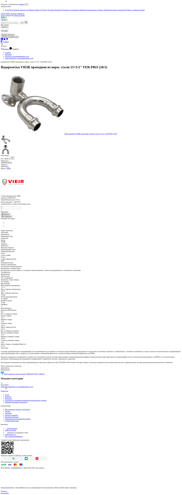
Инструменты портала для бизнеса (22, 10)
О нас (7, 10)
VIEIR (8, 168)
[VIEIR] (13, 194)
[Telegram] (4, 18)
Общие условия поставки (135, 10)
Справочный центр (12, 421)
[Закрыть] (26, 4)
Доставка (50, 10)
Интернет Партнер (12, 417)
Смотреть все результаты (10, 37)
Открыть (21, 4)
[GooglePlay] (18, 460)
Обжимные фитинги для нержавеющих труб (17, 387)
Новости (38, 10)
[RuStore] (29, 460)
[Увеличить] (2, 210)
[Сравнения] (2, 39)
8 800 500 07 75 (10, 434)
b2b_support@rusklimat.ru (14, 436)
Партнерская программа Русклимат (18, 419)
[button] (91, 380)
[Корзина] (7, 39)
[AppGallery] (41, 460)
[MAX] (2, 18)
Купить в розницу (11, 415)
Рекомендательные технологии (115, 10)
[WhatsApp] (6, 18)
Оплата (44, 10)
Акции (3, 14)
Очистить (5, 27)
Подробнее (5, 493)
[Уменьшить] (2, 206)
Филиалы (57, 10)
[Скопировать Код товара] (12, 158)
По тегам (4, 31)
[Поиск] (26, 22)
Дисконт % (20, 14)
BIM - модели (11, 14)
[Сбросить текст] (22, 23)
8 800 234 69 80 (19, 15)
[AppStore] (6, 460)
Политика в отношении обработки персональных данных (82, 10)
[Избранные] (4, 39)
